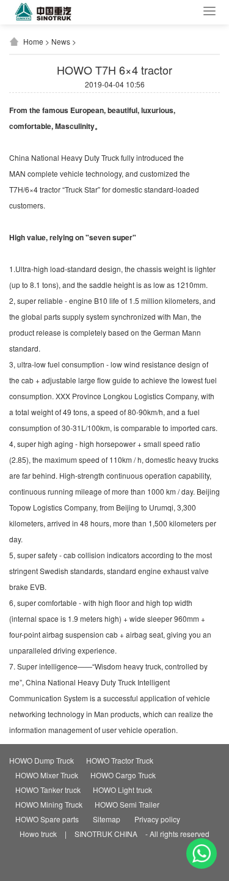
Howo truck (38, 833)
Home (33, 41)
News (60, 41)
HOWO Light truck (122, 789)
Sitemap (106, 819)
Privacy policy (157, 819)
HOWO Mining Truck (48, 804)
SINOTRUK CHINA (106, 833)
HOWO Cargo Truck (123, 775)
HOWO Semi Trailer (127, 804)
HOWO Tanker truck (48, 789)
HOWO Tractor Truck (119, 760)
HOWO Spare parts (47, 819)
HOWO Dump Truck (41, 760)
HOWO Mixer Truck (46, 775)
